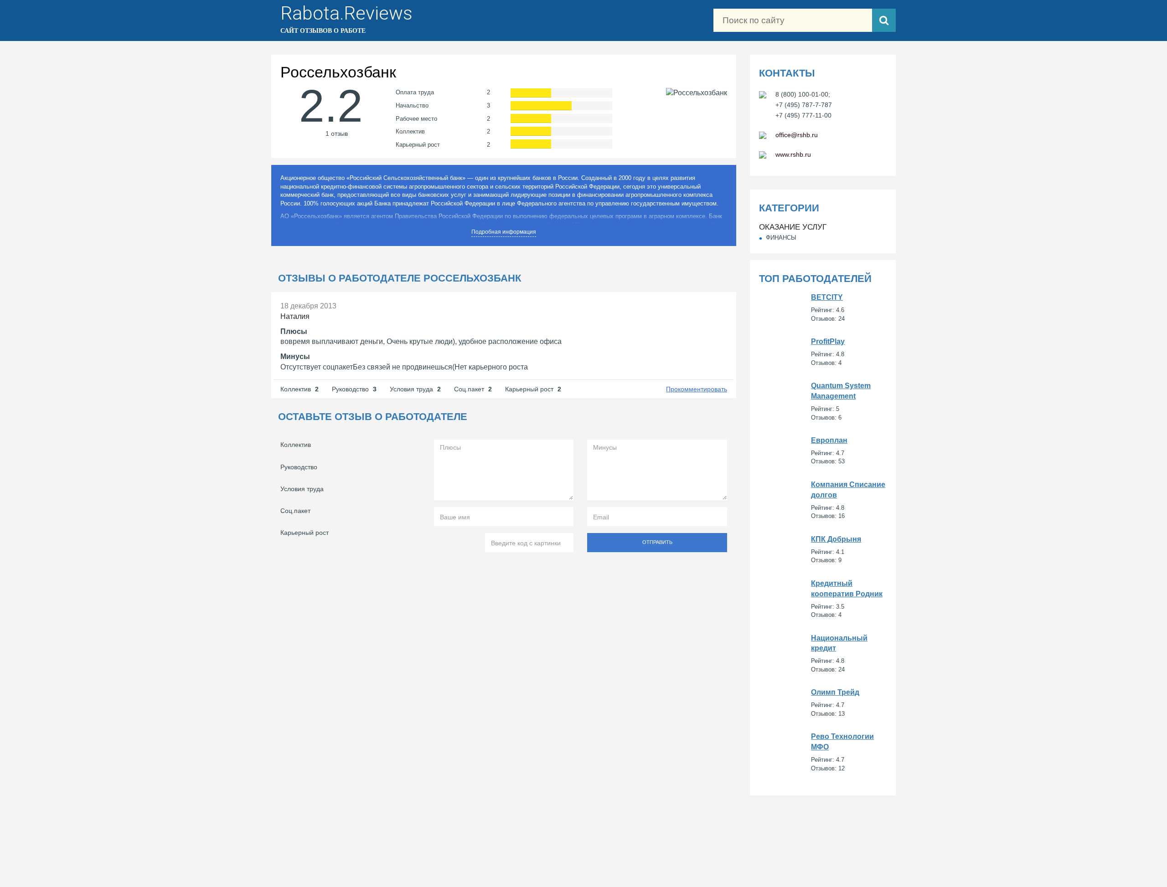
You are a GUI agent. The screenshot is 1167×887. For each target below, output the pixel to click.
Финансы (781, 237)
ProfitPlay (823, 352)
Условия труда (302, 488)
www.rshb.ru (793, 154)
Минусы (295, 356)
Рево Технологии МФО (823, 752)
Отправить (657, 542)
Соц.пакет (295, 510)
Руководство (298, 467)
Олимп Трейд (823, 702)
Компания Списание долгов (823, 500)
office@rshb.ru (796, 134)
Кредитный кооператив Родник (823, 599)
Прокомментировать (696, 389)
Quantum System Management (823, 401)
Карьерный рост (304, 532)
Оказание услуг (792, 227)
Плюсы (293, 331)
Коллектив (295, 444)
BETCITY (823, 307)
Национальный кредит (823, 653)
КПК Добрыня (823, 549)
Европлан (823, 451)
